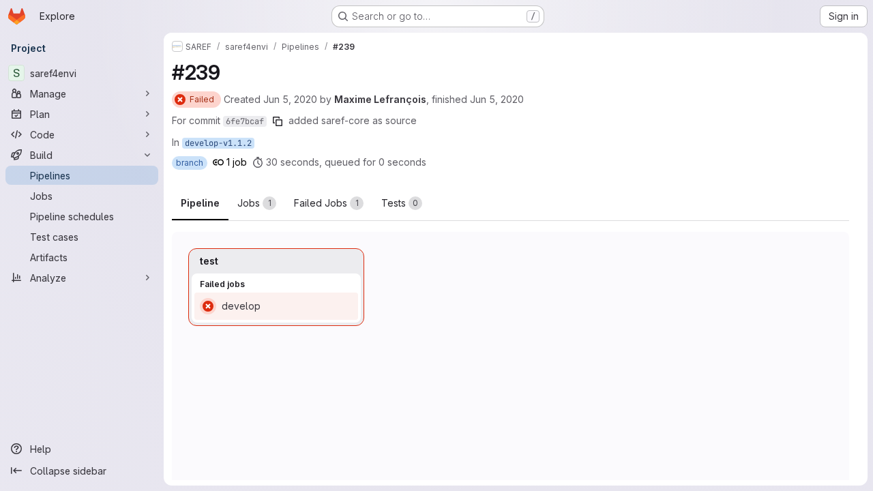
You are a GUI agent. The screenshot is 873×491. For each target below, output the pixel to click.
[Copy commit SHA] (277, 121)
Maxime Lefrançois (380, 99)
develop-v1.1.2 (218, 143)
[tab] (256, 203)
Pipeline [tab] (200, 203)
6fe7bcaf (245, 121)
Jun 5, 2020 (290, 99)
